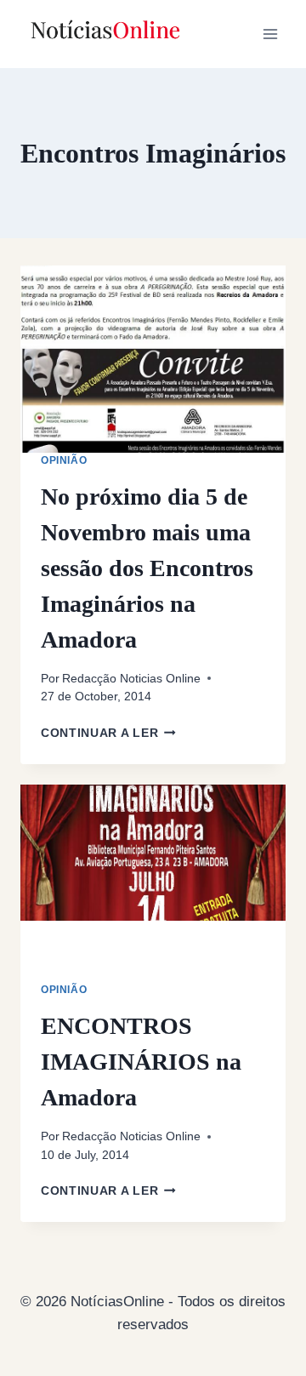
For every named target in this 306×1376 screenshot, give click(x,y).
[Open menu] (270, 33)
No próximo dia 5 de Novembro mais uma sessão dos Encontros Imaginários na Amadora (147, 568)
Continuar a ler (108, 733)
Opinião (64, 460)
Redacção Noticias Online (131, 678)
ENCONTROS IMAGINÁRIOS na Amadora (141, 1062)
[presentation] (153, 359)
